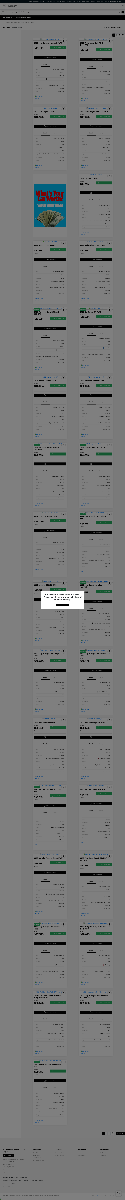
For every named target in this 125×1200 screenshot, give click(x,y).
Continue (62, 605)
